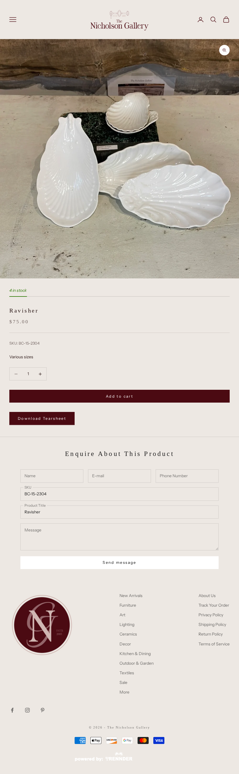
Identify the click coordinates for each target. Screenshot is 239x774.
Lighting (126, 624)
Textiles (126, 672)
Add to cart (119, 396)
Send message (119, 562)
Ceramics (128, 634)
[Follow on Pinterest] (42, 710)
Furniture (127, 605)
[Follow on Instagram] (27, 710)
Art (122, 614)
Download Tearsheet (42, 418)
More (124, 692)
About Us (207, 595)
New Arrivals (131, 595)
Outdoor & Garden (136, 663)
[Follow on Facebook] (12, 710)
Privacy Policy (210, 614)
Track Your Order (213, 605)
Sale (123, 682)
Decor (125, 644)
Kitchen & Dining (135, 653)
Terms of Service (214, 644)
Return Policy (210, 634)
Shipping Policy (212, 624)
